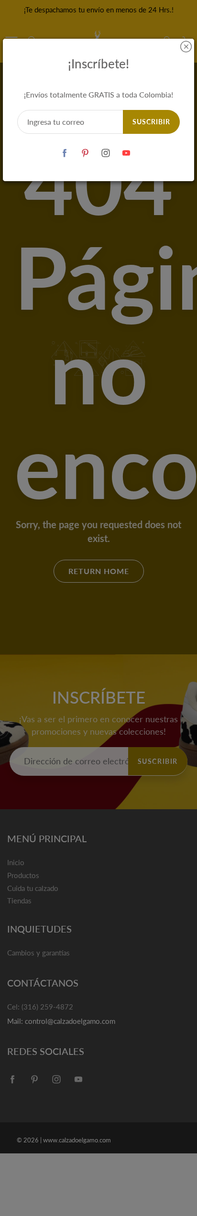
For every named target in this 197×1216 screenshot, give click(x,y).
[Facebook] (64, 152)
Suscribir (151, 122)
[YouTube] (126, 152)
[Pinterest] (85, 152)
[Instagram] (105, 152)
